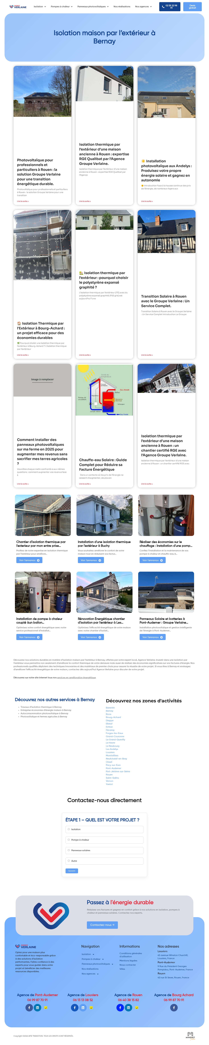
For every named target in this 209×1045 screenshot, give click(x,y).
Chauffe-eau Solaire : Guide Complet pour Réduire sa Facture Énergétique (103, 465)
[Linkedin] (37, 1007)
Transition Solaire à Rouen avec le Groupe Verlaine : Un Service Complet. (165, 301)
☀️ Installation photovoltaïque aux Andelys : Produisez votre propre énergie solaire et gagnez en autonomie (166, 170)
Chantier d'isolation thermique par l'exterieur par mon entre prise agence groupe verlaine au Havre (41, 545)
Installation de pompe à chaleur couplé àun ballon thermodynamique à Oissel (39, 622)
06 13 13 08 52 (83, 1000)
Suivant (71, 871)
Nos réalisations (122, 7)
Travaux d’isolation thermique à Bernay (41, 707)
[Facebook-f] (29, 1007)
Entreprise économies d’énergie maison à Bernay (46, 710)
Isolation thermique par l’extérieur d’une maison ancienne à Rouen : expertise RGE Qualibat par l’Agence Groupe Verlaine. (104, 154)
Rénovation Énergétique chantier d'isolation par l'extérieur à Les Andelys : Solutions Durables (101, 622)
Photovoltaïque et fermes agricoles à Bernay (44, 717)
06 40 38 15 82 (128, 1000)
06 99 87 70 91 (37, 1000)
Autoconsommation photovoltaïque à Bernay (44, 713)
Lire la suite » (23, 201)
